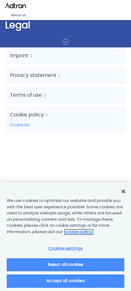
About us (18, 15)
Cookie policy (27, 114)
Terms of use (26, 95)
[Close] (123, 191)
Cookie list (19, 125)
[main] (65, 237)
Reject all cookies (65, 265)
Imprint (20, 55)
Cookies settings (65, 248)
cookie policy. (79, 232)
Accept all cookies (65, 281)
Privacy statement (34, 75)
